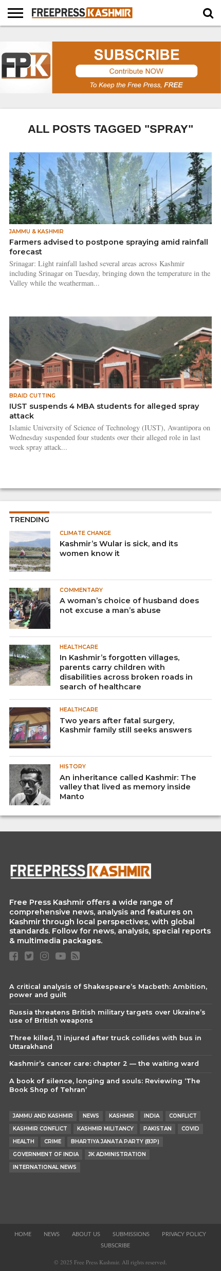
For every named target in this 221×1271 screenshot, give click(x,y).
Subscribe (115, 1245)
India (151, 1116)
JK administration (117, 1154)
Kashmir (121, 1116)
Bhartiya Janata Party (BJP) (115, 1141)
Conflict (183, 1116)
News (91, 1116)
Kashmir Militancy (105, 1128)
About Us (86, 1234)
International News (45, 1167)
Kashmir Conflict (40, 1128)
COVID (190, 1128)
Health (23, 1141)
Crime (52, 1141)
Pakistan (157, 1128)
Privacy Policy (184, 1234)
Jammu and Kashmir (43, 1116)
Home (22, 1234)
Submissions (131, 1234)
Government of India (46, 1154)
